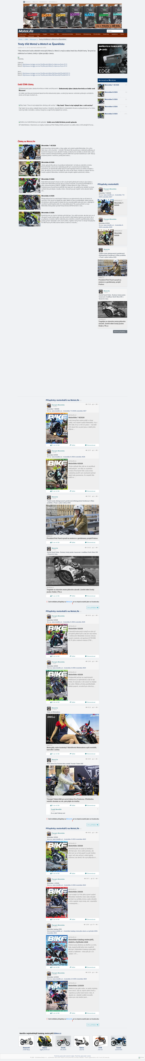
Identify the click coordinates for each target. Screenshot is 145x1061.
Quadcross (106, 34)
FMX (58, 34)
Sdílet (73, 445)
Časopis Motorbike (110, 189)
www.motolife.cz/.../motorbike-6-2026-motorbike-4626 (68, 457)
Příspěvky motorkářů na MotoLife (63, 400)
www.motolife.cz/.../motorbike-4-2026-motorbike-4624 (69, 668)
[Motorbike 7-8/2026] (57, 152)
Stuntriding (22, 36)
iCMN (26, 39)
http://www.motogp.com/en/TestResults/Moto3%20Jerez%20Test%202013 (46, 75)
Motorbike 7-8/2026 (112, 85)
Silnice (122, 34)
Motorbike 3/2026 (111, 114)
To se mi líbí (55, 445)
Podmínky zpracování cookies (83, 1056)
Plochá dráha (97, 34)
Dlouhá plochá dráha (34, 34)
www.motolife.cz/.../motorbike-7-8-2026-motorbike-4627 (69, 411)
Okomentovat (91, 445)
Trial (38, 36)
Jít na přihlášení (92, 607)
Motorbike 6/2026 (111, 92)
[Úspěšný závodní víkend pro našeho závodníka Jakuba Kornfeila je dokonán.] (57, 95)
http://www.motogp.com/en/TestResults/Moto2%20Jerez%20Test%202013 (46, 73)
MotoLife (27, 2)
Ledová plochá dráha (67, 34)
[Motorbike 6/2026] (57, 168)
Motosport (33, 39)
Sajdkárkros (115, 34)
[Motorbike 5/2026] (57, 185)
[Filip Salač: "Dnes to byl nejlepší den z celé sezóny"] (57, 111)
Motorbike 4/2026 (111, 106)
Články (52, 31)
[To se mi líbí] (92, 404)
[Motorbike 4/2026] (57, 202)
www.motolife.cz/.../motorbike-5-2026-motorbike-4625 (68, 622)
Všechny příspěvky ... (120, 332)
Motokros (78, 34)
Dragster (45, 34)
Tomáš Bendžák (56, 809)
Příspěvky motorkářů (108, 184)
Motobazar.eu (43, 2)
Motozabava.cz (53, 2)
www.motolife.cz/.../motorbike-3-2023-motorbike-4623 (69, 839)
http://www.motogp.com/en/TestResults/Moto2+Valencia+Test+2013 (44, 64)
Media (60, 31)
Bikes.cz (35, 2)
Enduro (52, 34)
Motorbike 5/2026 (111, 99)
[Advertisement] (112, 150)
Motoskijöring (87, 34)
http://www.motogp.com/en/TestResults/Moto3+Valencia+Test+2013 (44, 66)
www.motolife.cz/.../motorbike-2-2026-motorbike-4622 (69, 885)
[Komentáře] (96, 404)
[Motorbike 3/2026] (57, 219)
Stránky (68, 31)
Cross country (22, 34)
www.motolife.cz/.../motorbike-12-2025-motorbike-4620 (69, 979)
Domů (20, 39)
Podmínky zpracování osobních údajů (64, 1056)
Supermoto (31, 36)
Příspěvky (43, 31)
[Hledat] (124, 31)
